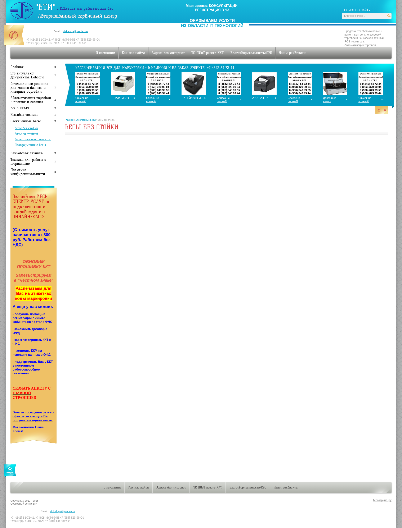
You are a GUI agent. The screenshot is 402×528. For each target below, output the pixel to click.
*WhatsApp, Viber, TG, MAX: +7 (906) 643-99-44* (56, 43)
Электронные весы (85, 120)
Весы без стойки (26, 128)
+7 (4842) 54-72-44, (38, 39)
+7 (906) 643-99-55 (63, 39)
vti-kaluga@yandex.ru (75, 31)
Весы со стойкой (26, 134)
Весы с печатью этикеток (33, 139)
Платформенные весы (30, 145)
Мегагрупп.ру (382, 500)
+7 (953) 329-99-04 (88, 39)
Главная (69, 120)
